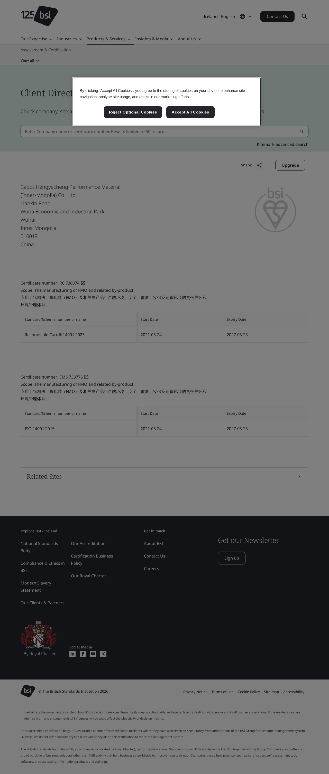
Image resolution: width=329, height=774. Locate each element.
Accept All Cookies (190, 112)
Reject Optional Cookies (133, 112)
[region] (166, 101)
